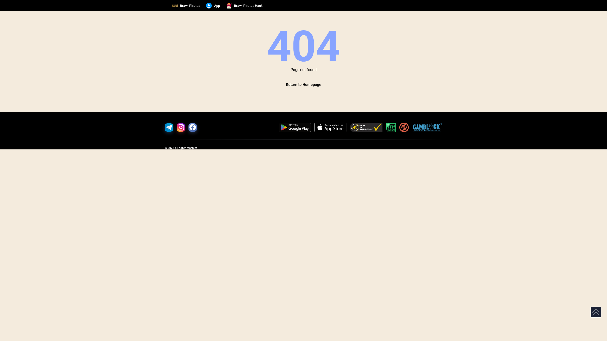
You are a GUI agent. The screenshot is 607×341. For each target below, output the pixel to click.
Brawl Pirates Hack (248, 6)
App (217, 6)
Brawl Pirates (190, 6)
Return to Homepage (303, 84)
